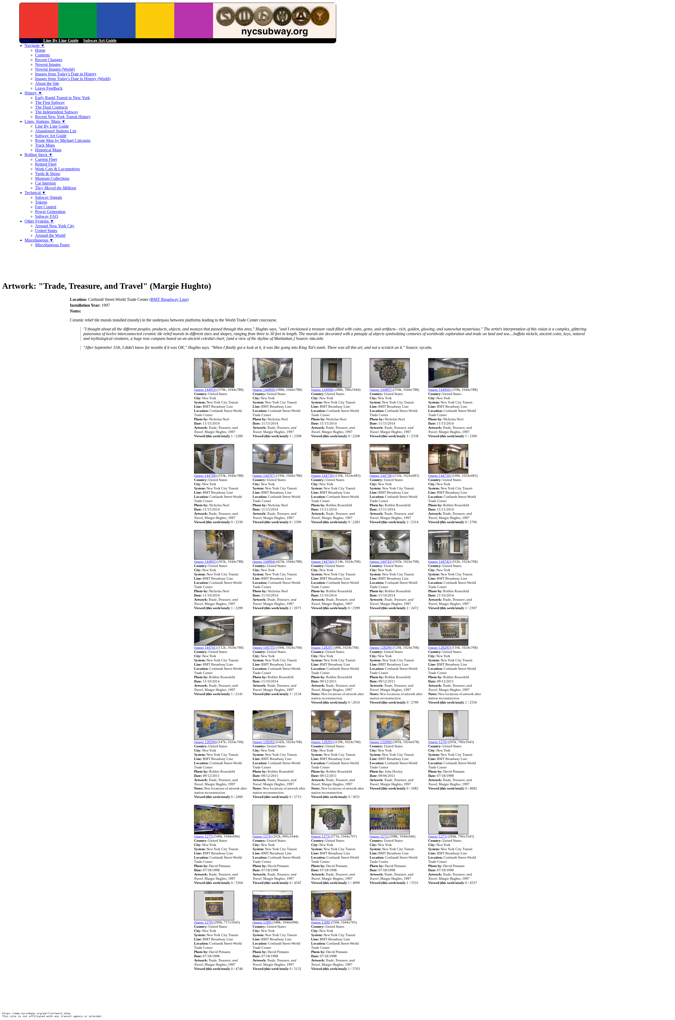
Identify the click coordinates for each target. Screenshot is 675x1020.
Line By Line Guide (52, 126)
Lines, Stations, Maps (45, 121)
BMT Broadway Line (169, 299)
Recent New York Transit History (63, 116)
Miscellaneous (39, 240)
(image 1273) (320, 836)
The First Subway (50, 102)
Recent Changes (48, 59)
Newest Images (48, 64)
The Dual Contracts (51, 107)
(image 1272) (379, 836)
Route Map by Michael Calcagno (62, 140)
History (33, 93)
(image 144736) (439, 476)
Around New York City (54, 226)
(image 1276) (437, 742)
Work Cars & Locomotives (57, 169)
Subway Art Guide (50, 135)
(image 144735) (264, 647)
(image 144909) (264, 390)
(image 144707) (264, 476)
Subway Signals (48, 197)
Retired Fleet (45, 164)
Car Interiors (45, 183)
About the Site (47, 83)
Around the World (50, 235)
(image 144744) (322, 562)
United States (46, 230)
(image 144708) (205, 476)
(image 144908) (322, 390)
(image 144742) (439, 562)
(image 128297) (322, 647)
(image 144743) (381, 562)
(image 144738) (381, 476)
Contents (42, 55)
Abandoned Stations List (55, 131)
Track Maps (45, 145)
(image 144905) (205, 562)
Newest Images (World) (55, 69)
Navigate (35, 45)
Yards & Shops (47, 173)
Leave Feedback (48, 88)
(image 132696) (381, 742)
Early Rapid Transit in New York (62, 97)
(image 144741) (205, 647)
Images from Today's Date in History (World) (72, 78)
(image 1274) (262, 836)
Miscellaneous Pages (52, 245)
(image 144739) (322, 476)
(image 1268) (320, 922)
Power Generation (50, 211)
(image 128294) (205, 742)
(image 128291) (322, 742)
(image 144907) (381, 390)
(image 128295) (439, 647)
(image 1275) (203, 836)
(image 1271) (437, 836)
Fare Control (45, 207)
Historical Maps (48, 150)
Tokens (41, 202)
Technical (35, 192)
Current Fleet (46, 159)
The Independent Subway (56, 112)
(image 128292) (264, 742)
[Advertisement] (98, 263)
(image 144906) (439, 390)
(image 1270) (203, 922)
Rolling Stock (39, 154)
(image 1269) (262, 922)
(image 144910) (205, 390)
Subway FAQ (46, 216)
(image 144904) (264, 562)
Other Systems (39, 221)
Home (40, 50)
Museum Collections (52, 178)
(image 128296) (381, 647)
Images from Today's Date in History (66, 74)
